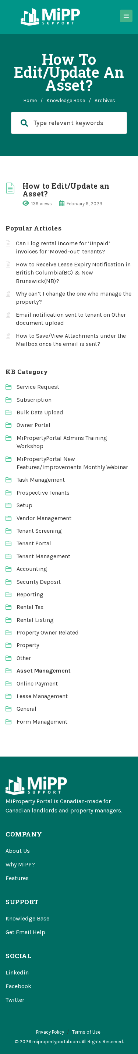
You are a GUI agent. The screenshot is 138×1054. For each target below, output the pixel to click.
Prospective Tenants (43, 492)
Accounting (32, 568)
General (26, 708)
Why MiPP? (20, 864)
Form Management (42, 721)
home (30, 100)
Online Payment (37, 683)
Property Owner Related (48, 632)
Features (17, 878)
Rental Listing (35, 619)
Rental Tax (30, 606)
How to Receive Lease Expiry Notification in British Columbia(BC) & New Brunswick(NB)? (73, 272)
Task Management (41, 479)
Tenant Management (43, 556)
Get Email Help (25, 932)
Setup (24, 505)
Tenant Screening (39, 530)
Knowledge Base (65, 100)
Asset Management (44, 670)
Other (24, 657)
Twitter (15, 999)
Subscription (34, 399)
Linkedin (17, 972)
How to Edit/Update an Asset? (65, 189)
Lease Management (42, 696)
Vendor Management (44, 518)
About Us (18, 850)
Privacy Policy (50, 1032)
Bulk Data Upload (40, 412)
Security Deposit (39, 581)
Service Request (38, 386)
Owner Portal (33, 424)
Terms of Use (86, 1032)
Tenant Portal (34, 543)
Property (28, 645)
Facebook (18, 986)
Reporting (30, 594)
